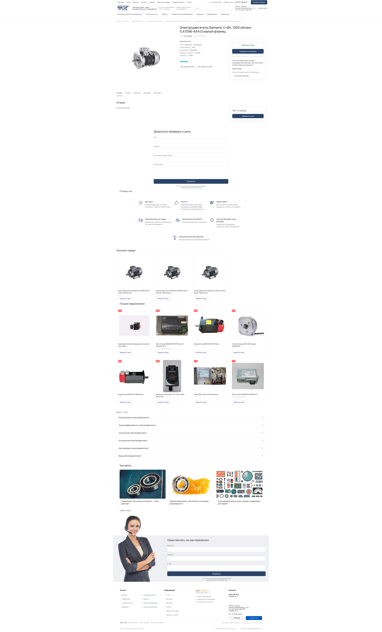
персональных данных (199, 186)
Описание (157, 93)
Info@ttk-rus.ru (228, 2)
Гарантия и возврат (172, 611)
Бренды (145, 599)
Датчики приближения (150, 603)
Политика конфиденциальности (251, 628)
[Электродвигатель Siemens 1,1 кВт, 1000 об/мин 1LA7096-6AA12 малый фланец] (145, 55)
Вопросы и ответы (172, 615)
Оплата (128, 93)
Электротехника (127, 603)
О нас (168, 595)
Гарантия (137, 93)
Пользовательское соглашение (226, 628)
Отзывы (119, 93)
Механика (125, 607)
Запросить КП (254, 618)
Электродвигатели (149, 595)
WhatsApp (237, 618)
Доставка (147, 93)
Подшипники (126, 599)
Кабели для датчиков (150, 607)
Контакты (169, 599)
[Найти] (229, 8)
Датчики (124, 595)
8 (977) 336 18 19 (241, 2)
